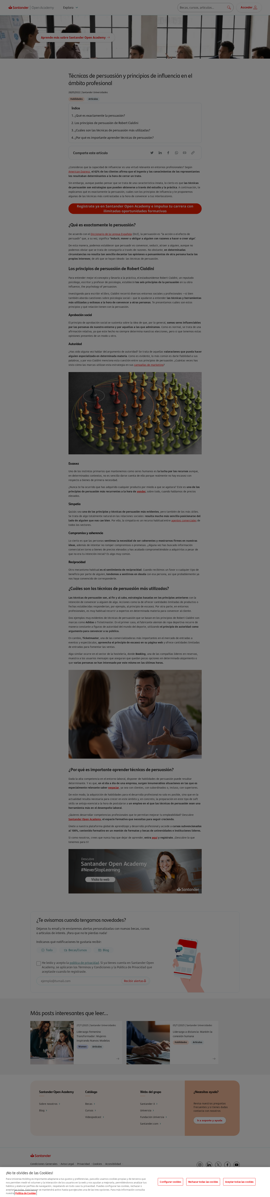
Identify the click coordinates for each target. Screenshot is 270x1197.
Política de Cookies (25, 1193)
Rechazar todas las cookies (203, 1181)
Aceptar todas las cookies (239, 1181)
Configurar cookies (170, 1181)
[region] (135, 1182)
